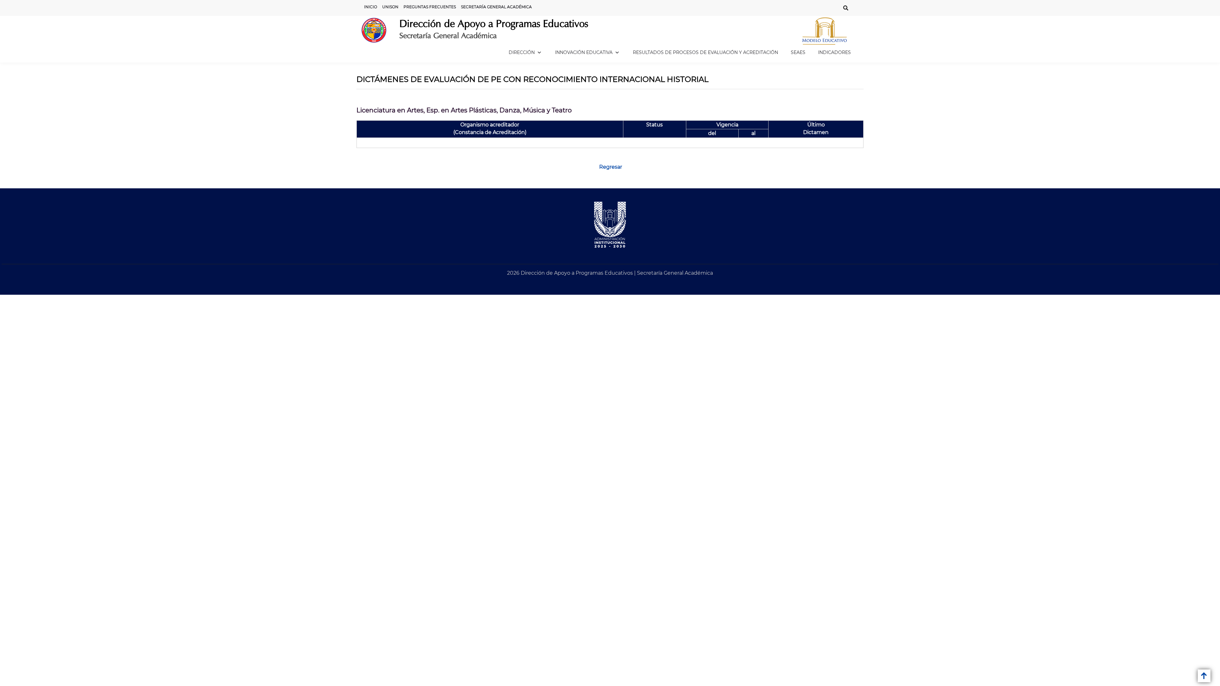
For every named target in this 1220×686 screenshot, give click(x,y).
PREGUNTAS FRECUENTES (429, 6)
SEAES (798, 52)
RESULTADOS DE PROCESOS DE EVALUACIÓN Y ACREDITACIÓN (705, 52)
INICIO (370, 6)
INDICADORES (834, 52)
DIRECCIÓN (522, 52)
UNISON (390, 6)
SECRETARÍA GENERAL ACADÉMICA (496, 6)
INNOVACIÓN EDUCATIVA (584, 52)
